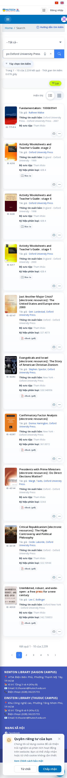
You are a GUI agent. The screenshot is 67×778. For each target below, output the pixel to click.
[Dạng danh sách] (50, 96)
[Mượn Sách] (64, 19)
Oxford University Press (41, 152)
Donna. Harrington (38, 423)
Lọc (57, 83)
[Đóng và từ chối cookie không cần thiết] (59, 739)
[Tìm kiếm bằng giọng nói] (45, 54)
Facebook (14, 732)
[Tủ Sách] (44, 10)
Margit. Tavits (35, 480)
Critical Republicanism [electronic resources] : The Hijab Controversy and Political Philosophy (40, 532)
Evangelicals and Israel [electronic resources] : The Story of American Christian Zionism (40, 361)
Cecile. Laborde (37, 541)
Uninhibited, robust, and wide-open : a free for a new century (38, 591)
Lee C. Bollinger (37, 599)
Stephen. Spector (37, 369)
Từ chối (25, 769)
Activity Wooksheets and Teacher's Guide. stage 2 (35, 146)
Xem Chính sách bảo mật (28, 760)
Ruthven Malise (36, 112)
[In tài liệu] (54, 133)
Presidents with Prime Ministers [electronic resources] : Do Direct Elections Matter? (40, 472)
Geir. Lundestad (37, 311)
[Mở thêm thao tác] (59, 133)
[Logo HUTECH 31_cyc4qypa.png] (11, 10)
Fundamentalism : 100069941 (38, 108)
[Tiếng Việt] (56, 3)
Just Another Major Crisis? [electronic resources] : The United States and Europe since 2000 (39, 302)
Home (9, 28)
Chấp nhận (50, 769)
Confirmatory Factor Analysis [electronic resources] (38, 417)
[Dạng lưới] (59, 96)
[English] (62, 3)
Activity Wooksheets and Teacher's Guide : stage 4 (35, 196)
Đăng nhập (56, 10)
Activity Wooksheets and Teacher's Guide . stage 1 (35, 247)
